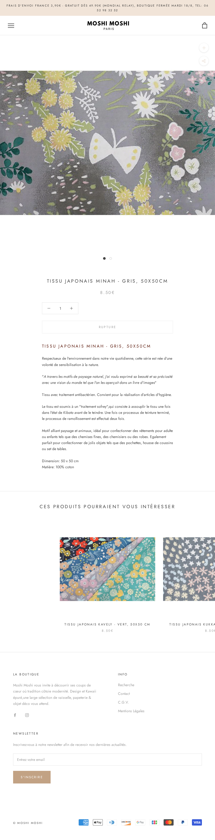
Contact (124, 693)
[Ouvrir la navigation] (11, 25)
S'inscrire (32, 777)
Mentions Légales (131, 711)
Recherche (126, 685)
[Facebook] (15, 715)
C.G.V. (123, 702)
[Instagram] (27, 715)
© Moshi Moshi (28, 823)
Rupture (107, 327)
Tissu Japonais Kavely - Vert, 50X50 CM (107, 624)
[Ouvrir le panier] (204, 26)
